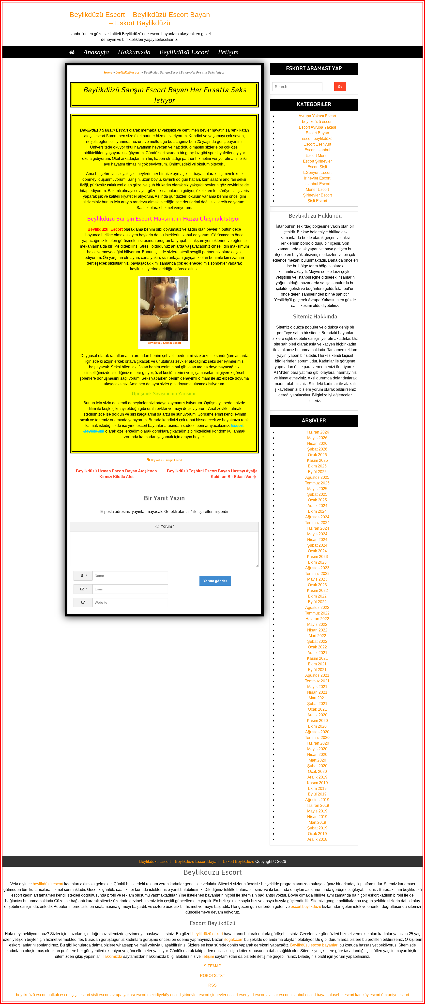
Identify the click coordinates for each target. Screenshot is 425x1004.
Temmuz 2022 (317, 613)
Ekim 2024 (317, 511)
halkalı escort (59, 995)
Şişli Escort (317, 201)
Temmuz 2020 (317, 737)
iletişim (208, 956)
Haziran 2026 (317, 432)
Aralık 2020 (317, 715)
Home (108, 72)
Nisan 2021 (317, 692)
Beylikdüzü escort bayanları (314, 945)
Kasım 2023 (317, 556)
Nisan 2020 (317, 754)
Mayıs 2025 (317, 489)
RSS (212, 985)
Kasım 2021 (317, 658)
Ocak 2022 (317, 647)
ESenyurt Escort (317, 172)
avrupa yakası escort (128, 995)
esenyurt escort (252, 995)
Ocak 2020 (317, 771)
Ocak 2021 (317, 709)
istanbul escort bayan (309, 995)
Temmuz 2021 (317, 681)
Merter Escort (317, 189)
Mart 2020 (317, 760)
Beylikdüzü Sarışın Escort (166, 460)
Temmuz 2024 (317, 523)
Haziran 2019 (317, 805)
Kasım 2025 (317, 460)
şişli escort (81, 995)
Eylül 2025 (317, 472)
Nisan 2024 (317, 540)
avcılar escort (277, 995)
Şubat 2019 (317, 828)
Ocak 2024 (317, 551)
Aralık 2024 (317, 506)
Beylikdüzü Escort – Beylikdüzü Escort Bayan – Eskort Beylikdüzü (196, 861)
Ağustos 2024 (317, 517)
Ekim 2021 (317, 664)
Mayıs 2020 (317, 749)
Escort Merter (317, 155)
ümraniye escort (395, 995)
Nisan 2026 (317, 443)
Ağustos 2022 (317, 607)
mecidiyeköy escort (164, 995)
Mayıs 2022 (317, 624)
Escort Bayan (317, 133)
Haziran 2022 (317, 619)
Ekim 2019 (317, 788)
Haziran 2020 (317, 743)
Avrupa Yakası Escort (317, 116)
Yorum (167, 526)
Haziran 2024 (317, 528)
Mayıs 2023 (317, 579)
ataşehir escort (341, 995)
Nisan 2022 (317, 630)
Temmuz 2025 (317, 483)
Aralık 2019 (317, 777)
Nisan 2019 (317, 817)
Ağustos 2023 (317, 568)
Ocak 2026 (317, 455)
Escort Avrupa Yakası (317, 127)
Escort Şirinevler (317, 161)
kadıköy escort (367, 995)
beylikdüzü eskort (207, 934)
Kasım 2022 (317, 590)
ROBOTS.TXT (212, 976)
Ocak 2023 (317, 585)
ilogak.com (233, 939)
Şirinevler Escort (317, 195)
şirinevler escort (195, 995)
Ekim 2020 (317, 726)
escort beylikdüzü (317, 138)
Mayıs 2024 (317, 534)
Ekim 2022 (317, 596)
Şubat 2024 (317, 545)
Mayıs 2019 (317, 811)
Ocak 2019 (317, 834)
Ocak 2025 (317, 500)
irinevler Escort (317, 178)
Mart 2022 (317, 636)
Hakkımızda (112, 956)
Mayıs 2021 (317, 687)
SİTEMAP (212, 966)
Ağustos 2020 (317, 732)
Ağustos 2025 (317, 477)
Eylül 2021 (317, 670)
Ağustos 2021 (317, 675)
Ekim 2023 (317, 562)
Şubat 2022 (317, 641)
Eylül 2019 (317, 794)
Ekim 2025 (317, 466)
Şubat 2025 (317, 494)
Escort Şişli (317, 167)
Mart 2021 (317, 698)
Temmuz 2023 (317, 573)
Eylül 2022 (317, 602)
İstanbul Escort (317, 184)
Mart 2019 (317, 822)
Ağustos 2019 (317, 800)
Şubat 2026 (317, 449)
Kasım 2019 (317, 783)
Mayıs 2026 (317, 438)
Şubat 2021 (317, 704)
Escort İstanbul (317, 150)
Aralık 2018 (317, 839)
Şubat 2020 (317, 766)
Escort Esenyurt (317, 144)
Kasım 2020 (317, 721)
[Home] (72, 52)
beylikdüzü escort (128, 72)
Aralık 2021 (317, 653)
